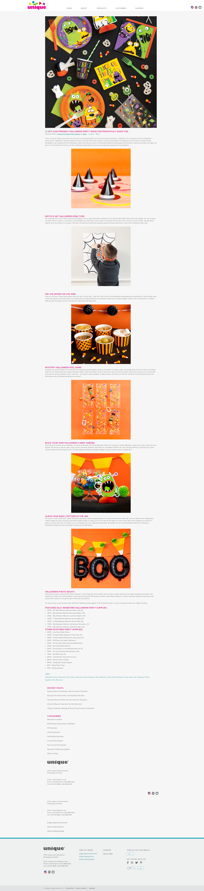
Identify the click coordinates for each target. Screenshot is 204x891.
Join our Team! (108, 854)
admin (85, 134)
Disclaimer (92, 888)
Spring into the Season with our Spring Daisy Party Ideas (65, 695)
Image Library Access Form (57, 823)
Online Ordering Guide (55, 831)
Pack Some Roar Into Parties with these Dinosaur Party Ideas (67, 700)
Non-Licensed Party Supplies (56, 745)
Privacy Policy (70, 888)
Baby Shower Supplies (54, 719)
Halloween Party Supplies (85, 677)
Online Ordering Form (55, 827)
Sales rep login (137, 868)
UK (196, 7)
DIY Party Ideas (52, 728)
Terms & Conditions (81, 888)
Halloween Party (51, 677)
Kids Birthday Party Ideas (55, 736)
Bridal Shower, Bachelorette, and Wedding (61, 724)
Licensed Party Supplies (55, 741)
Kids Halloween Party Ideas (122, 677)
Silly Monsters (57, 680)
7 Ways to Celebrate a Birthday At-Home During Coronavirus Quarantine (71, 708)
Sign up (130, 854)
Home (192, 7)
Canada (199, 7)
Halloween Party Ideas (66, 677)
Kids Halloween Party (104, 677)
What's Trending (52, 753)
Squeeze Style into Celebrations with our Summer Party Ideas (67, 691)
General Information (53, 732)
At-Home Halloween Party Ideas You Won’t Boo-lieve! (64, 704)
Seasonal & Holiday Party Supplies (69, 134)
